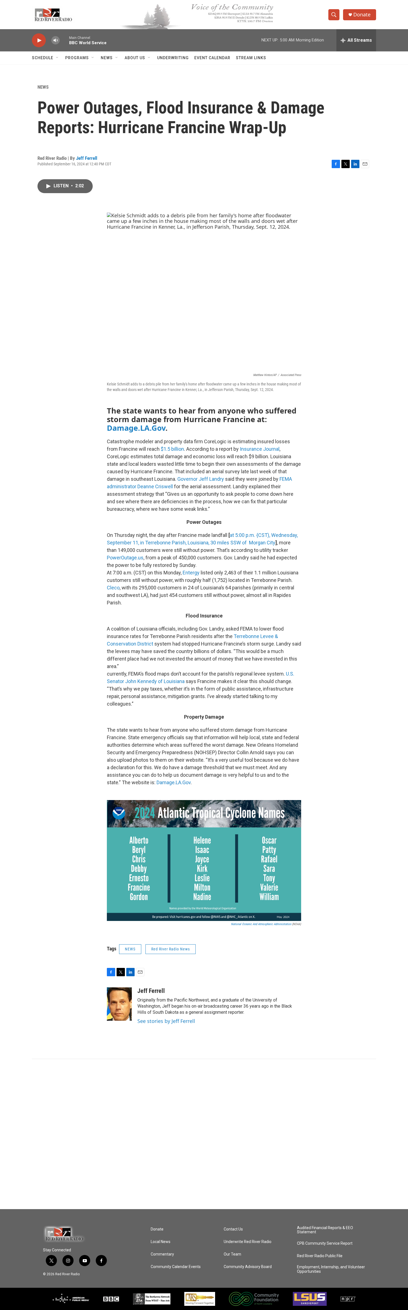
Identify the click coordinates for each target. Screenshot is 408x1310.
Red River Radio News (170, 949)
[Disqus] (204, 1134)
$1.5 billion (172, 449)
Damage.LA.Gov (136, 428)
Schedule (42, 58)
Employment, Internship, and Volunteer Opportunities (331, 1269)
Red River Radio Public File (319, 1256)
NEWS (107, 58)
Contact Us (233, 1229)
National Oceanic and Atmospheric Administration (261, 924)
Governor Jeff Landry (200, 479)
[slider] (64, 40)
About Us (135, 58)
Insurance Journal (259, 449)
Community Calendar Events (176, 1267)
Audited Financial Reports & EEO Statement (325, 1230)
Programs (77, 58)
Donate (362, 15)
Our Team (232, 1254)
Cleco (113, 588)
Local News (160, 1242)
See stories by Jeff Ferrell (166, 1021)
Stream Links (251, 58)
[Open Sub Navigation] (57, 58)
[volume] (55, 40)
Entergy (191, 573)
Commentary (162, 1254)
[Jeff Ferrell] (119, 1004)
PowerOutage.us (125, 558)
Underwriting (173, 58)
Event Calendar (212, 58)
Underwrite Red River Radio (247, 1242)
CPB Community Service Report (324, 1243)
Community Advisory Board (248, 1267)
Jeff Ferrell (86, 158)
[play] (38, 40)
